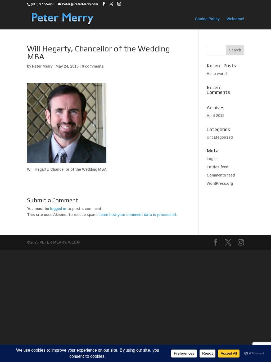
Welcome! (235, 19)
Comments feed (221, 175)
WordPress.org (220, 183)
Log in (212, 159)
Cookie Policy (207, 19)
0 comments (93, 66)
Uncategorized (220, 137)
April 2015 (215, 115)
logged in (58, 208)
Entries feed (217, 167)
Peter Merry (42, 66)
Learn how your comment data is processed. (137, 215)
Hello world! (217, 74)
